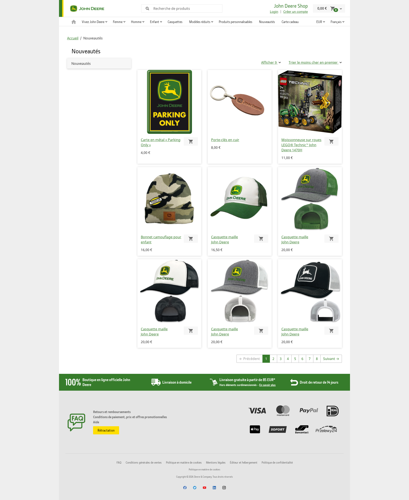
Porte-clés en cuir (225, 139)
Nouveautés (267, 22)
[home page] (73, 21)
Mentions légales (216, 462)
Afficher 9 (269, 62)
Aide (96, 422)
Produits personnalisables (235, 22)
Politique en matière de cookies (184, 462)
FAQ (119, 462)
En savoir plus (267, 385)
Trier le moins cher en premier (313, 62)
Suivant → (331, 358)
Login (274, 11)
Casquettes (175, 22)
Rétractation (106, 430)
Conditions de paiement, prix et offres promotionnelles (130, 417)
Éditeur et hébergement (243, 462)
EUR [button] (319, 22)
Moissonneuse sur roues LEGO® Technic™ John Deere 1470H (301, 144)
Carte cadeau (290, 22)
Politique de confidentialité (277, 462)
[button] (93, 21)
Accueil (72, 38)
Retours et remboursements (112, 412)
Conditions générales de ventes (144, 462)
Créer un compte (295, 11)
